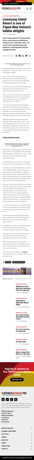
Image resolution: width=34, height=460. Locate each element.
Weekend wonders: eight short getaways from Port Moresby (23, 288)
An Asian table (21, 342)
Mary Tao (25, 321)
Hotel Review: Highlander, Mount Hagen (22, 303)
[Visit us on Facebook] (7, 399)
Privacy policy (5, 422)
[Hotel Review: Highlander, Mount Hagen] (8, 301)
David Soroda (25, 344)
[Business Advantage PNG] (11, 8)
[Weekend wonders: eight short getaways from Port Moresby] (8, 287)
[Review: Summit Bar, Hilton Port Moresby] (8, 352)
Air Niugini (8, 262)
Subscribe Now (17, 379)
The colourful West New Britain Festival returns (23, 317)
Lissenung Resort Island (18, 262)
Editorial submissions (8, 411)
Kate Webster (26, 292)
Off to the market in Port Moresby (23, 330)
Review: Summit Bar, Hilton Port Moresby (23, 353)
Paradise (24, 252)
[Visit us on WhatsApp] (11, 399)
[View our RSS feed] (15, 399)
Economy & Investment (9, 431)
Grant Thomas (12, 34)
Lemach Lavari (26, 307)
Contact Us (5, 419)
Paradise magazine (14, 16)
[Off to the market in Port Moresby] (8, 329)
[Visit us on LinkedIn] (3, 399)
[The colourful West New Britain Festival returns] (8, 315)
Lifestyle (5, 16)
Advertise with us (7, 413)
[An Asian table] (8, 342)
